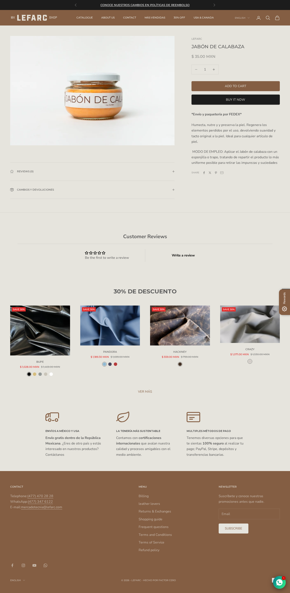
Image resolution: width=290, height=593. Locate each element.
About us (108, 17)
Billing (144, 496)
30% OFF (179, 17)
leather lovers (149, 503)
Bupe (40, 361)
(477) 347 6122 (40, 501)
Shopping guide (150, 519)
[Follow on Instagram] (23, 565)
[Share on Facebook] (204, 172)
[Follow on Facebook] (12, 565)
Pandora (110, 351)
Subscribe (233, 528)
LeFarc (196, 38)
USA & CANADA (204, 17)
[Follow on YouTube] (34, 565)
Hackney (180, 351)
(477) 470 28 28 (40, 496)
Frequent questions (154, 527)
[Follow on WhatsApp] (45, 565)
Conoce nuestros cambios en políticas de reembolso (145, 5)
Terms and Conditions (155, 534)
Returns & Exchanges (155, 511)
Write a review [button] (183, 255)
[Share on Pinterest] (216, 172)
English (240, 17)
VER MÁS (145, 391)
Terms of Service (151, 542)
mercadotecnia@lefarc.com (41, 507)
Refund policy (149, 550)
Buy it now (235, 100)
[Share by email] (222, 172)
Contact (129, 17)
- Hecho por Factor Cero (159, 580)
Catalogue (84, 17)
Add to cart (235, 86)
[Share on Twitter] (210, 172)
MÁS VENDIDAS (155, 17)
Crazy (250, 349)
